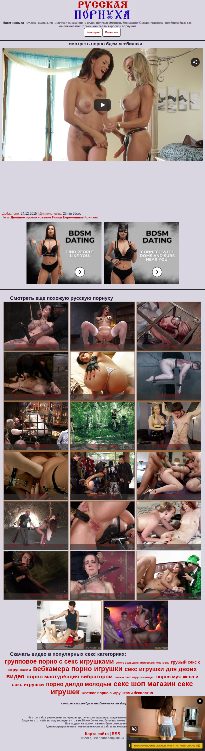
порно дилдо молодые (79, 684)
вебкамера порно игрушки (77, 669)
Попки (57, 217)
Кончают (91, 217)
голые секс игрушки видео (134, 677)
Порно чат (111, 32)
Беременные (73, 217)
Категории (93, 32)
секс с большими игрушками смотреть (142, 662)
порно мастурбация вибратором (69, 677)
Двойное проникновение (31, 217)
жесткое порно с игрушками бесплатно (117, 693)
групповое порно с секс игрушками (59, 661)
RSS (116, 734)
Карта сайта (97, 734)
